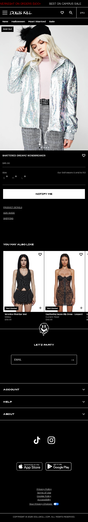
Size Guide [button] (9, 213)
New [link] (5, 21)
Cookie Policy (44, 496)
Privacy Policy (44, 489)
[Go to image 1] (39, 147)
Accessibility (44, 500)
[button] (64, 3)
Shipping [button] (8, 218)
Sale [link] (52, 21)
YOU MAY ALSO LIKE (18, 244)
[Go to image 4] (46, 147)
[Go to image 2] (41, 147)
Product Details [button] (12, 207)
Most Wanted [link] (37, 21)
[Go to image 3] (44, 147)
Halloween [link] (18, 21)
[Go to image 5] (48, 147)
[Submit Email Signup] (72, 359)
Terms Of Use (44, 493)
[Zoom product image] (44, 87)
